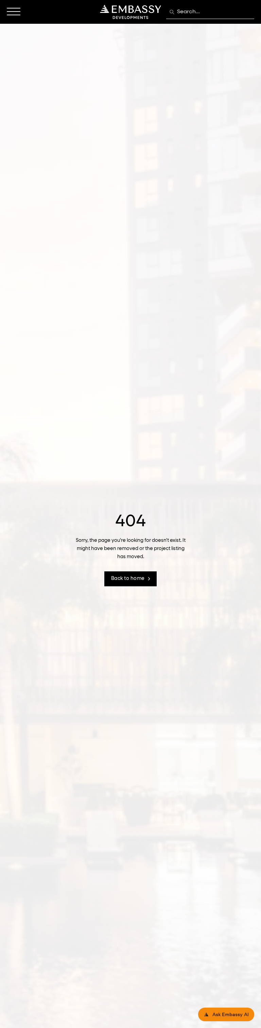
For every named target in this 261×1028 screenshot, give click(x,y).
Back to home (128, 578)
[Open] (13, 12)
